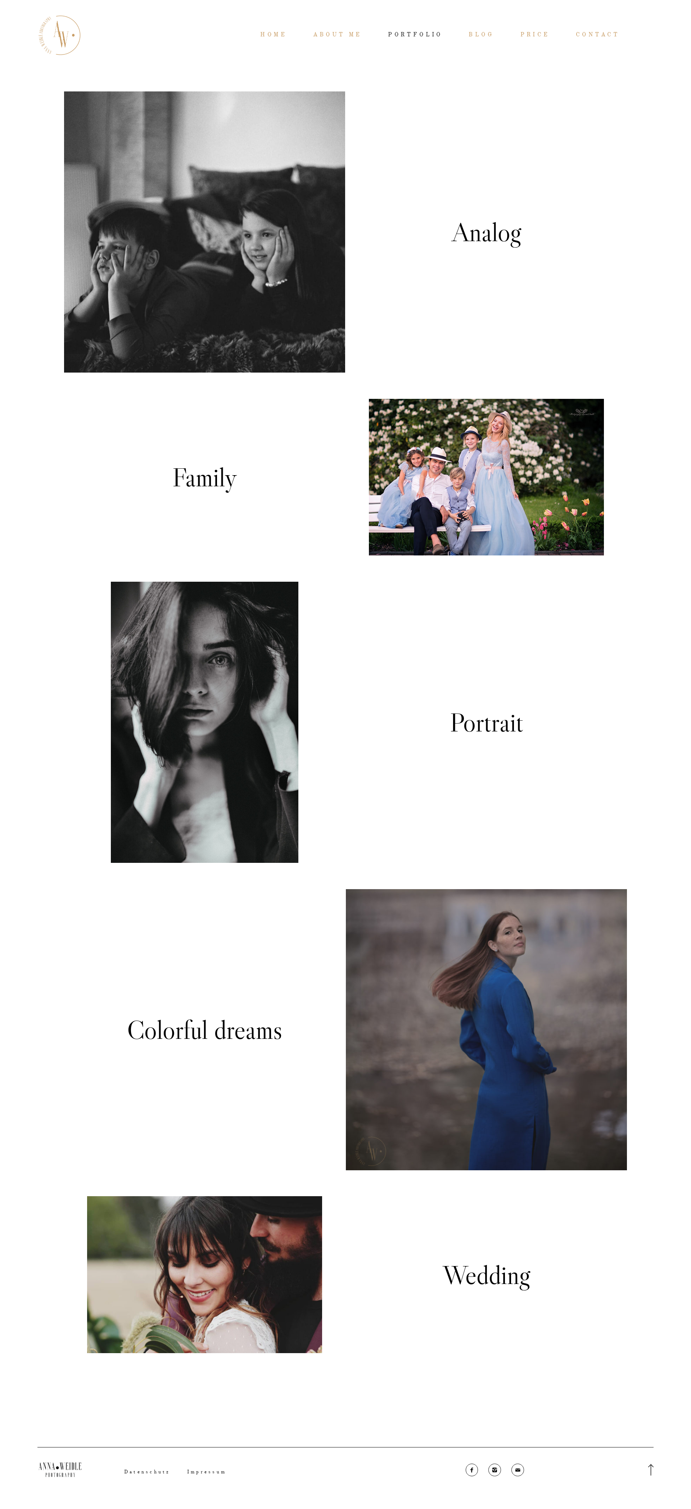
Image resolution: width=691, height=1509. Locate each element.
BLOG (481, 35)
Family (204, 477)
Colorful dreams (204, 1030)
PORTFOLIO (415, 35)
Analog (486, 232)
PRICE (535, 35)
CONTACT (598, 35)
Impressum (206, 1472)
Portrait (486, 722)
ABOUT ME (337, 35)
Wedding (486, 1275)
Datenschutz (147, 1472)
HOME (273, 35)
